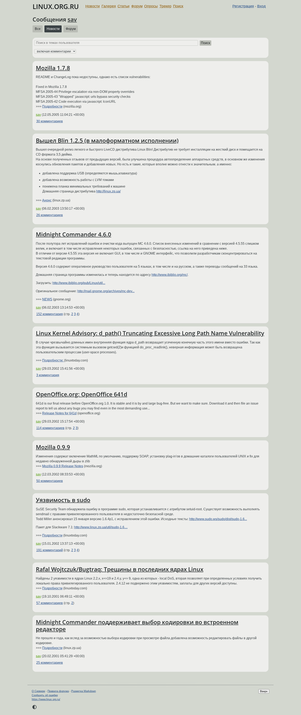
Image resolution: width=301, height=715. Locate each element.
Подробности (52, 106)
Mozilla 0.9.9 (53, 447)
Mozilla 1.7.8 (53, 68)
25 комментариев (49, 662)
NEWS (47, 299)
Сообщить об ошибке (45, 695)
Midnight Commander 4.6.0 (73, 234)
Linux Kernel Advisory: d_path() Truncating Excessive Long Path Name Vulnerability (150, 333)
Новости (92, 6)
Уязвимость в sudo (63, 500)
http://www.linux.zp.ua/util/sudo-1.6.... (101, 527)
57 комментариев (49, 603)
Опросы (151, 6)
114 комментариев (50, 428)
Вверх (264, 691)
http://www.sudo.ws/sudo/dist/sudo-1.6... (218, 519)
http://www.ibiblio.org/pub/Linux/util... (78, 283)
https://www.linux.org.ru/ (46, 699)
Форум (137, 6)
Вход (261, 6)
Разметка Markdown (83, 691)
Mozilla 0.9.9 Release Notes (62, 466)
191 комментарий (49, 550)
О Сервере (38, 691)
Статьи (123, 6)
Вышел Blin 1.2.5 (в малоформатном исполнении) (107, 140)
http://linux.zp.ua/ (108, 191)
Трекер (165, 6)
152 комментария (49, 314)
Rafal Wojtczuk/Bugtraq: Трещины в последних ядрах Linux (119, 569)
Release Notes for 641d (59, 413)
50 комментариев (49, 481)
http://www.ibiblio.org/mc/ (170, 274)
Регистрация (243, 6)
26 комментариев (49, 215)
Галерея (109, 6)
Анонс (47, 200)
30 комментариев (49, 121)
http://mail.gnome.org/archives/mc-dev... (106, 291)
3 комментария (47, 375)
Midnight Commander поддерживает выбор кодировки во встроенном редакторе (137, 625)
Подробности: (53, 360)
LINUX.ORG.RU (56, 6)
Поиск (178, 6)
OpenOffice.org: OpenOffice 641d (81, 394)
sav (72, 19)
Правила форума (58, 691)
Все (38, 29)
